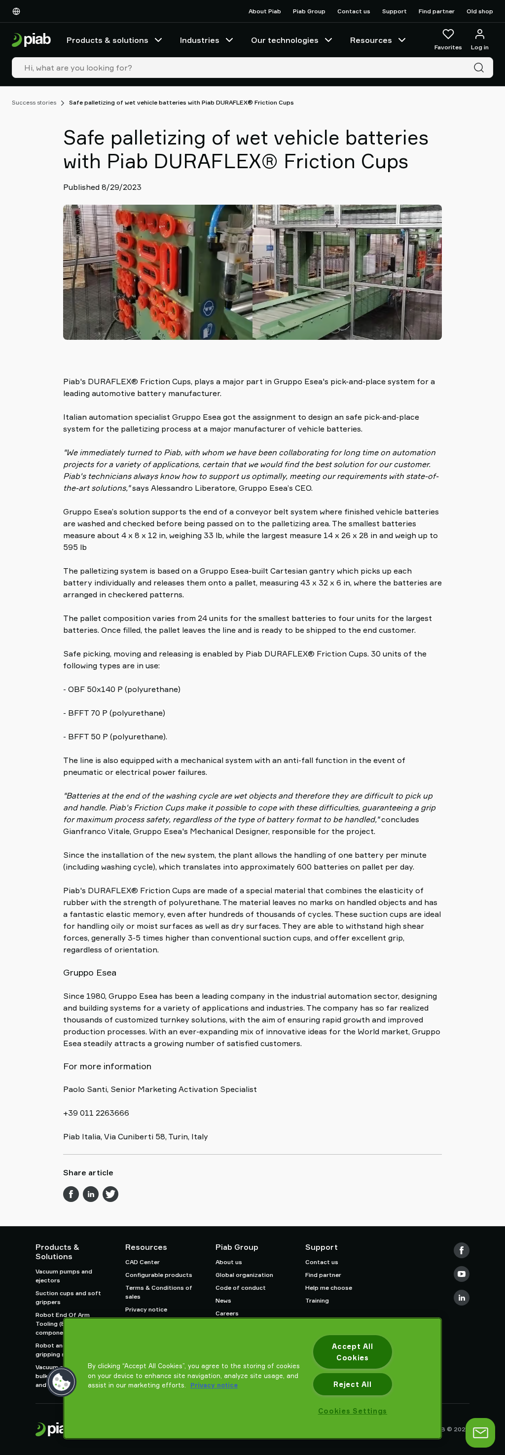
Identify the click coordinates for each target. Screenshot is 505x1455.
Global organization (244, 1274)
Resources (371, 40)
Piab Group (309, 11)
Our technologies (285, 40)
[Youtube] (461, 1274)
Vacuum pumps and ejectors (64, 1276)
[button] (61, 1382)
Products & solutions (107, 40)
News (223, 1300)
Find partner (437, 11)
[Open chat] (480, 1433)
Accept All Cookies (352, 1352)
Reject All (352, 1384)
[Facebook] (461, 1250)
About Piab (265, 11)
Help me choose (328, 1287)
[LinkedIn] (461, 1298)
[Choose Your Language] (18, 11)
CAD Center (142, 1262)
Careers (227, 1313)
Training (317, 1300)
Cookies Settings (353, 1411)
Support (394, 11)
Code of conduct (241, 1287)
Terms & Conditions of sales (158, 1292)
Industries (199, 40)
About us (229, 1262)
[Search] (481, 67)
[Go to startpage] (31, 40)
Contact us (353, 11)
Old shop (480, 11)
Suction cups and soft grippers (68, 1297)
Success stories (34, 102)
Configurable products (158, 1274)
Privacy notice (146, 1309)
